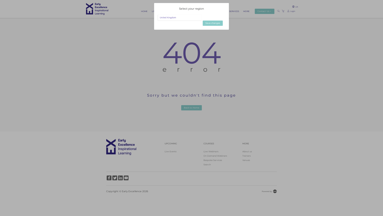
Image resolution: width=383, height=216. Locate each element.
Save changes (212, 23)
